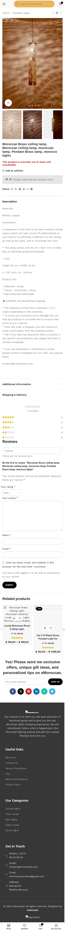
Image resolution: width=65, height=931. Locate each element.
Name (6, 535)
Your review (10, 498)
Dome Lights (12, 830)
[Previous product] (53, 13)
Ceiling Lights (13, 808)
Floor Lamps (12, 814)
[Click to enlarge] (8, 102)
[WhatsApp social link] (28, 189)
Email (6, 548)
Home (5, 13)
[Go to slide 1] (26, 105)
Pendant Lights (21, 13)
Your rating (8, 486)
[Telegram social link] (32, 189)
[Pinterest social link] (20, 189)
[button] (5, 63)
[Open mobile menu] (4, 4)
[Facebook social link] (12, 189)
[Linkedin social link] (24, 189)
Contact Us (12, 763)
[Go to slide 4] (35, 105)
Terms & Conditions (16, 768)
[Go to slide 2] (29, 105)
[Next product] (61, 13)
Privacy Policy (13, 784)
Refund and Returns (17, 779)
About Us (10, 757)
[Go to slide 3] (32, 105)
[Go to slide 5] (39, 105)
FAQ (8, 774)
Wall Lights (11, 819)
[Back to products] (57, 13)
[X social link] (16, 189)
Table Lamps (12, 825)
